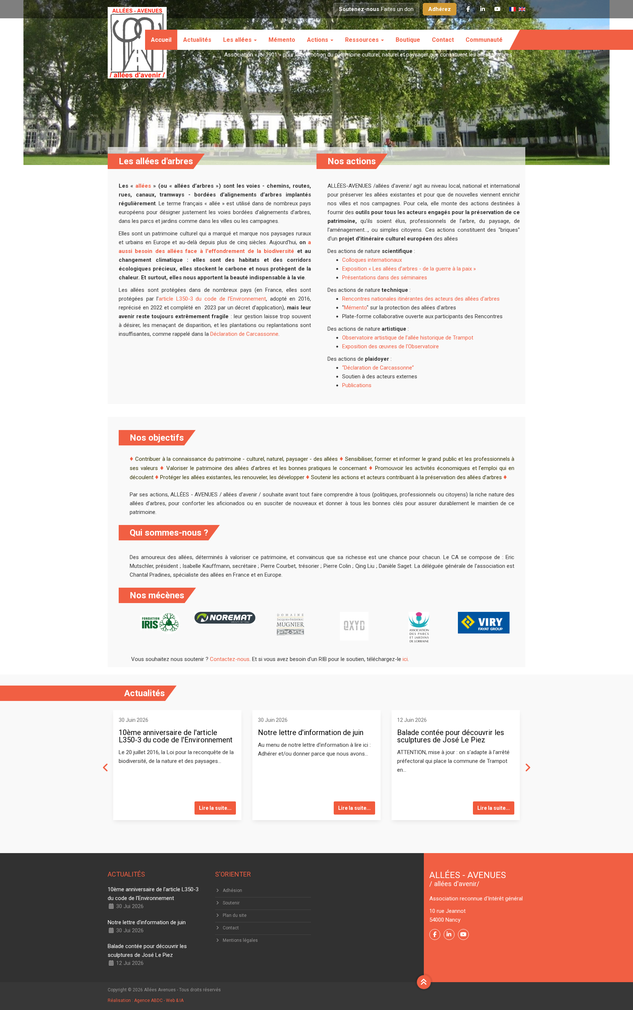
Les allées (238, 39)
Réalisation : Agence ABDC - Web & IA (146, 1000)
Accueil (161, 39)
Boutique (408, 39)
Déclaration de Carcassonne (244, 334)
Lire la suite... (215, 808)
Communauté (484, 39)
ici (404, 659)
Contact (443, 39)
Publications (356, 385)
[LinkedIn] (482, 9)
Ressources (362, 39)
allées (143, 186)
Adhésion (232, 890)
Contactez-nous (229, 659)
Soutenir (231, 903)
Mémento (282, 39)
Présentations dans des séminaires (384, 277)
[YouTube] (497, 9)
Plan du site (235, 915)
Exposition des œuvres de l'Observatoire (390, 346)
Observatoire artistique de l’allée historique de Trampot (407, 337)
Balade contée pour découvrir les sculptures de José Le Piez (450, 736)
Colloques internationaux (372, 260)
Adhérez (439, 9)
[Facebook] (467, 9)
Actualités (197, 39)
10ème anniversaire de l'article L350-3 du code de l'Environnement (176, 736)
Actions (318, 39)
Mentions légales (240, 940)
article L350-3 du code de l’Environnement (212, 298)
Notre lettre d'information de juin (310, 732)
